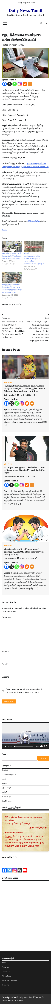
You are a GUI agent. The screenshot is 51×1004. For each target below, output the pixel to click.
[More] (30, 84)
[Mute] (41, 746)
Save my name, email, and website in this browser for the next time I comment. (24, 691)
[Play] (5, 746)
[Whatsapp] (14, 84)
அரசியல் (5, 770)
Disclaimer (5, 985)
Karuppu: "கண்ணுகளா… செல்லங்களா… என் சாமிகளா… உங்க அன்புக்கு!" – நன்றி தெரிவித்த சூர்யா (24, 470)
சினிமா (4, 783)
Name (5, 651)
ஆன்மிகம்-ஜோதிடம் (9, 774)
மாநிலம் (4, 792)
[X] (9, 84)
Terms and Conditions (9, 980)
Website (5, 677)
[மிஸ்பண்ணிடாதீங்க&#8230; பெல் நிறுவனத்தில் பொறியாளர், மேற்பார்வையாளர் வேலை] (12, 246)
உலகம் (4, 779)
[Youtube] (25, 870)
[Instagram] (20, 84)
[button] (25, 736)
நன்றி (4, 229)
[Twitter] (9, 870)
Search (5, 754)
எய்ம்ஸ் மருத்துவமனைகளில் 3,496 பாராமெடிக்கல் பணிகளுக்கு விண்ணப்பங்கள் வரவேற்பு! (34, 258)
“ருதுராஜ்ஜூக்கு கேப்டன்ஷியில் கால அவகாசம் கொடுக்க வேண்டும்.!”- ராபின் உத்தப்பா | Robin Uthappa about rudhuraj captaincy (24, 388)
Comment (7, 617)
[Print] (25, 84)
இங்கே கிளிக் (34, 221)
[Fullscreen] (45, 746)
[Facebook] (4, 84)
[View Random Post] (41, 23)
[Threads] (20, 870)
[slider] (23, 746)
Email (5, 664)
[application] (25, 736)
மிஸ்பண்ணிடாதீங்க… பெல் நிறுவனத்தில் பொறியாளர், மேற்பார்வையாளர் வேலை (11, 256)
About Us (5, 967)
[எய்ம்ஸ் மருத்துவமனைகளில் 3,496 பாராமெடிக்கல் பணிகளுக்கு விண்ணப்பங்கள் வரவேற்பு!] (34, 246)
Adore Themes (16, 1000)
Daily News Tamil (25, 10)
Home (4, 963)
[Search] (46, 23)
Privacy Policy (7, 976)
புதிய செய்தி (16, 304)
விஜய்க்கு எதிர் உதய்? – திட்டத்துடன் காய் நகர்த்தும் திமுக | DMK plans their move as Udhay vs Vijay (24, 552)
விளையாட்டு (6, 797)
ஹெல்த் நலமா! (7, 801)
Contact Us (6, 971)
